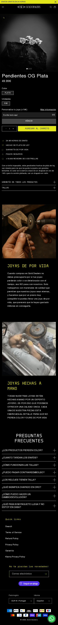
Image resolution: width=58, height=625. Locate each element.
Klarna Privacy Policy (15, 557)
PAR (6, 104)
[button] (4, 7)
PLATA (8, 93)
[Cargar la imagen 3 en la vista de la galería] (30, 68)
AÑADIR (29, 121)
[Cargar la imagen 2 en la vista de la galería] (28, 68)
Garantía (9, 551)
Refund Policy (11, 539)
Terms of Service (13, 533)
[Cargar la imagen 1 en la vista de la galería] (27, 68)
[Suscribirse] (46, 574)
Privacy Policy (11, 545)
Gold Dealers (32, 620)
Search (8, 526)
